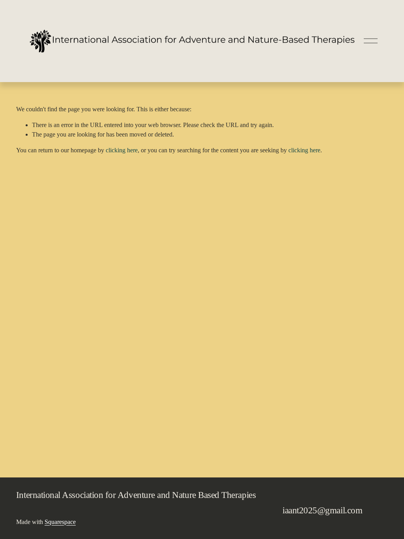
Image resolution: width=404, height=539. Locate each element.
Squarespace (60, 521)
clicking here (122, 150)
